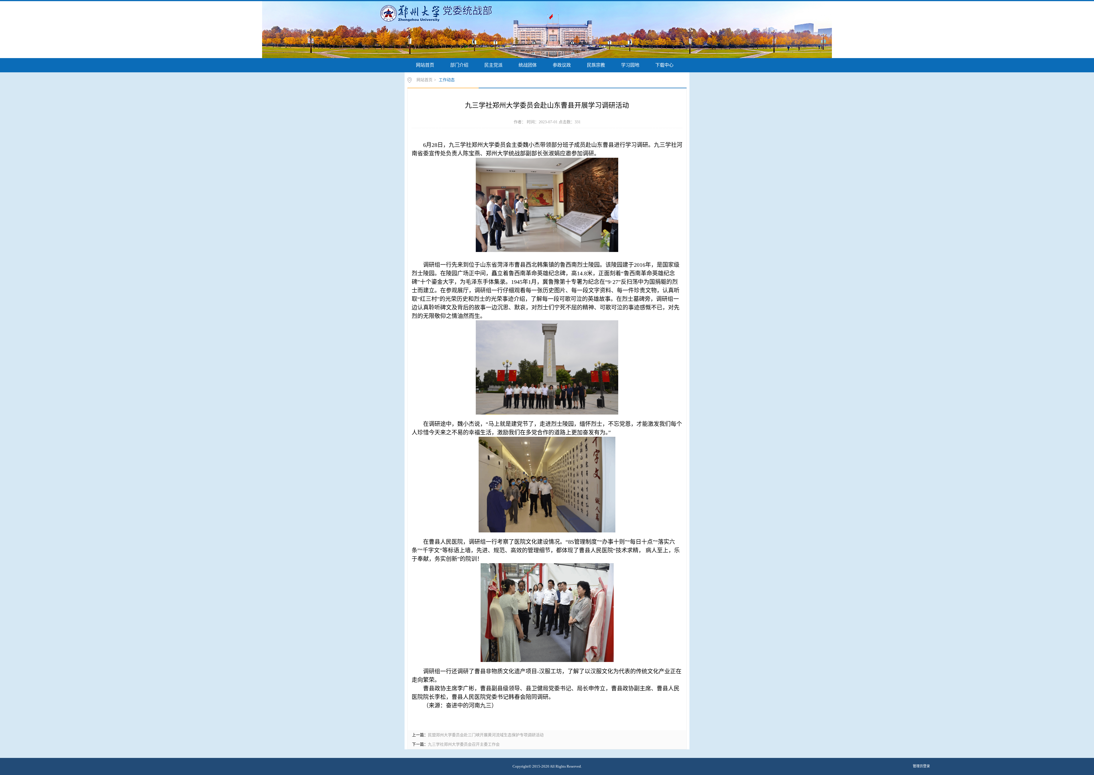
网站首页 (425, 65)
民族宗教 (596, 65)
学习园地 (630, 65)
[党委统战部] (410, 13)
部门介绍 (459, 65)
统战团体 (528, 65)
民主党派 (493, 65)
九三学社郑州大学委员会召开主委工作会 (464, 744)
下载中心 (664, 65)
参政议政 (562, 65)
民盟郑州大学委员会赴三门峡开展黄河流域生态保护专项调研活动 (486, 735)
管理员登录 (921, 766)
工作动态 (447, 80)
